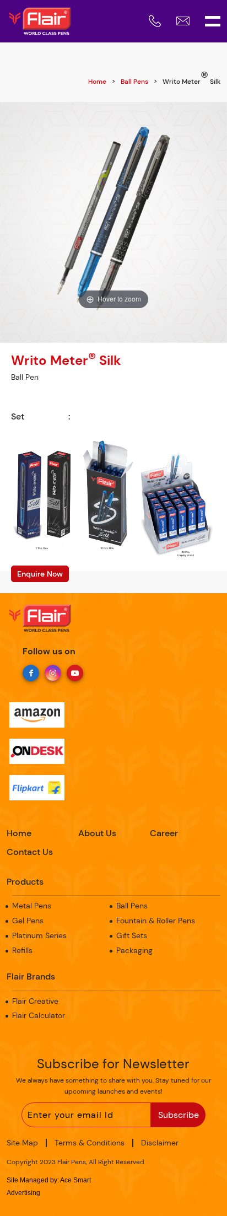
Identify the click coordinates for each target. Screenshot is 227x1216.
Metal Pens (31, 906)
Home (97, 81)
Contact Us (30, 852)
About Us (97, 833)
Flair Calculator (38, 1015)
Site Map (22, 1143)
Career (164, 833)
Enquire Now (40, 574)
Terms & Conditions (90, 1143)
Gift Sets (131, 935)
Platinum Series (39, 935)
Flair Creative (35, 1001)
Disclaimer (160, 1143)
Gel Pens (28, 921)
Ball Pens (134, 81)
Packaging (134, 950)
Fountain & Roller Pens (155, 921)
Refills (22, 950)
